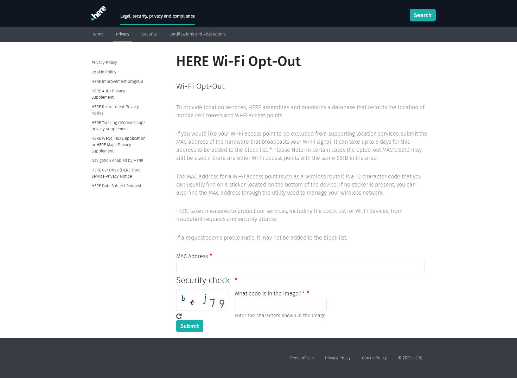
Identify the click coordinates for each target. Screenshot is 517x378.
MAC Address (192, 256)
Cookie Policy (103, 72)
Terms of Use (302, 358)
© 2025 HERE (410, 358)
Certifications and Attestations (198, 34)
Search (423, 15)
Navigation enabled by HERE (117, 160)
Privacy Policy (104, 62)
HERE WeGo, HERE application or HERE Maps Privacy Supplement (118, 144)
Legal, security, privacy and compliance (157, 16)
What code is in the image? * (270, 293)
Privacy (122, 34)
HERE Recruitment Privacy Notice (115, 110)
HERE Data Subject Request (116, 186)
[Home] (97, 15)
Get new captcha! (179, 316)
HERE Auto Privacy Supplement (108, 94)
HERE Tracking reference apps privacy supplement (118, 125)
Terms (97, 34)
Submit (189, 326)
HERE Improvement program (117, 81)
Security (149, 34)
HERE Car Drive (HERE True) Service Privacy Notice (116, 173)
